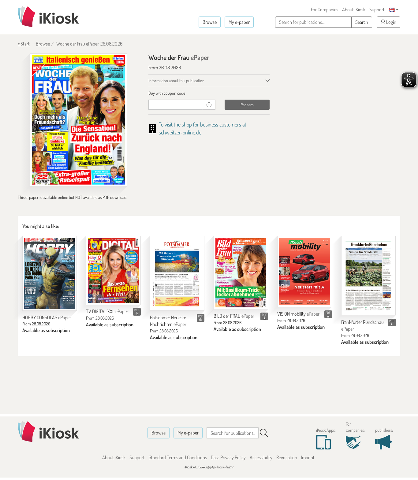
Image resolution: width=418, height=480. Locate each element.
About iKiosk (353, 9)
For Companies (324, 9)
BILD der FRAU (234, 316)
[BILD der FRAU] (241, 273)
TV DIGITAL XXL (107, 311)
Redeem (247, 104)
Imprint (308, 457)
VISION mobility (298, 314)
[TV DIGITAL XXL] (113, 270)
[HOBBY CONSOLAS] (49, 273)
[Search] (263, 432)
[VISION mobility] (304, 271)
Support (377, 9)
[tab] (209, 93)
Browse (210, 22)
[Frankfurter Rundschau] (368, 275)
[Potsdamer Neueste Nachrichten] (177, 273)
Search (361, 22)
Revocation (286, 457)
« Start (24, 44)
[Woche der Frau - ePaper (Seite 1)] (78, 119)
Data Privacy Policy (228, 457)
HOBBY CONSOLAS (46, 317)
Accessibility (261, 457)
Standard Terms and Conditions (178, 457)
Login (390, 22)
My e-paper (239, 22)
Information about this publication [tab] (176, 80)
